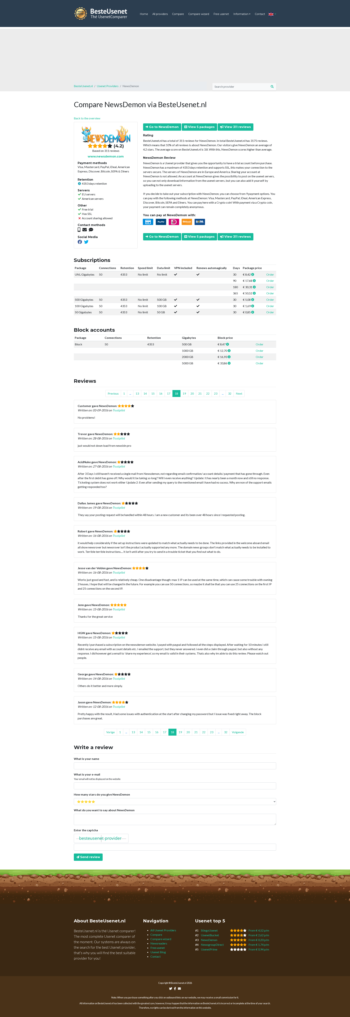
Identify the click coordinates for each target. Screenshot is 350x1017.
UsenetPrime (209, 949)
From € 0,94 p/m (258, 949)
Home (144, 14)
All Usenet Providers (163, 930)
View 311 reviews (237, 127)
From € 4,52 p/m (258, 930)
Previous (113, 393)
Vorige (110, 732)
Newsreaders (158, 943)
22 (207, 393)
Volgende (238, 732)
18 (176, 393)
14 (145, 393)
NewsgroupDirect (212, 944)
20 (192, 393)
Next (239, 393)
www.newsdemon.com (106, 156)
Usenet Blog (158, 952)
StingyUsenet (209, 930)
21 (200, 393)
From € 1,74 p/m (258, 944)
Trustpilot (118, 410)
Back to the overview (87, 118)
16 (160, 393)
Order (270, 274)
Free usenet (221, 14)
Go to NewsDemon (163, 127)
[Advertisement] (175, 54)
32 (229, 393)
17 (168, 393)
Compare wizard (198, 14)
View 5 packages (201, 127)
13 (137, 393)
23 (215, 393)
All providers (160, 14)
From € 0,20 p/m (258, 940)
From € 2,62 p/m (258, 935)
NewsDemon (209, 940)
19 (184, 393)
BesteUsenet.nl (83, 86)
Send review (89, 857)
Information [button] (240, 14)
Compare (178, 14)
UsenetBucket (210, 935)
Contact (260, 14)
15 (153, 393)
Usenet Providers (107, 86)
